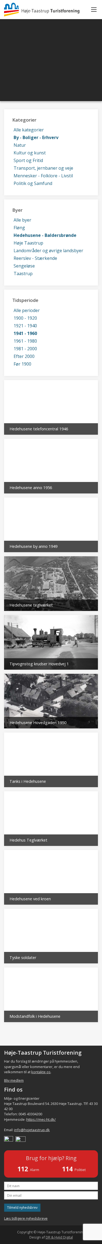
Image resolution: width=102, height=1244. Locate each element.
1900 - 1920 (25, 318)
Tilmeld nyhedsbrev (22, 1207)
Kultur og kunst (30, 153)
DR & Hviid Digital (59, 1237)
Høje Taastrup (28, 243)
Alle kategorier (29, 130)
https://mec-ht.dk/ (41, 1119)
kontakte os (41, 1071)
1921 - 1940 (25, 326)
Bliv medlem (14, 1080)
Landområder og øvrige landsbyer (48, 251)
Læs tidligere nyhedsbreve (26, 1218)
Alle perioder (27, 310)
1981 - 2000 (25, 349)
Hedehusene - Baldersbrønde (45, 235)
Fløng (19, 228)
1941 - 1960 (25, 333)
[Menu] (94, 9)
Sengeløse (24, 266)
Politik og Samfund (33, 183)
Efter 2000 (24, 356)
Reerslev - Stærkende (35, 258)
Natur (20, 145)
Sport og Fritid (28, 160)
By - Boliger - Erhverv (36, 137)
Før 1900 (22, 364)
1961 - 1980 (25, 341)
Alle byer (22, 220)
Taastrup (23, 273)
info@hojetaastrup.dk (32, 1129)
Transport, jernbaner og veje (43, 168)
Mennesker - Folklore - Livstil (43, 176)
